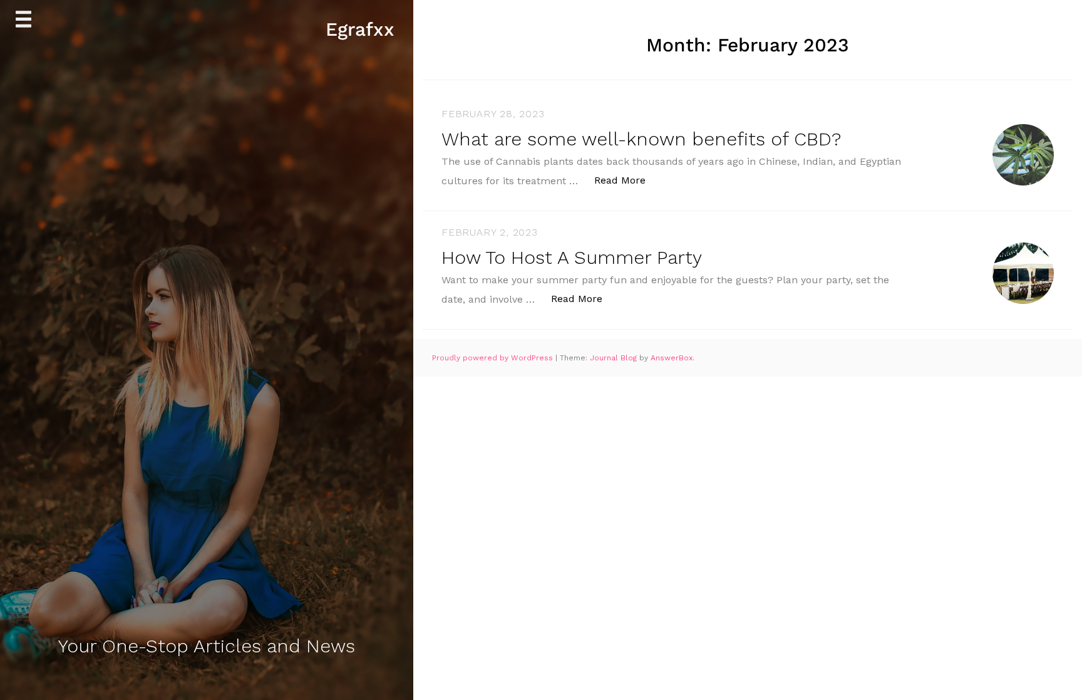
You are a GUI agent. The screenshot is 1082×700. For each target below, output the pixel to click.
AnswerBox (672, 357)
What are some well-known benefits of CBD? (641, 139)
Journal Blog (614, 357)
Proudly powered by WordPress (493, 357)
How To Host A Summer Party (571, 257)
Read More (626, 180)
